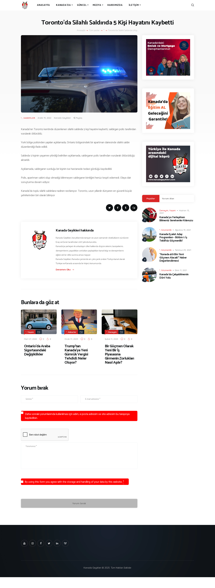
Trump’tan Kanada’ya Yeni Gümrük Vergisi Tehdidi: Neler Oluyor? (76, 354)
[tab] (150, 198)
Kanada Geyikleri (62, 118)
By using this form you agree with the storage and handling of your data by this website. (74, 482)
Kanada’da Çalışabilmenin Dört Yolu (174, 276)
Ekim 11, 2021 (181, 270)
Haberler (29, 118)
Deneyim (112, 332)
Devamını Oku (63, 269)
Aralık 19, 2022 (44, 118)
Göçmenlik (166, 230)
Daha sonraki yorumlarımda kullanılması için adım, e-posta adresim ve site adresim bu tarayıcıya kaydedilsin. (77, 416)
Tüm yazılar (94, 30)
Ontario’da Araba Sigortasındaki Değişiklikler (37, 350)
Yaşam (31, 332)
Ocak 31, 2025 (71, 339)
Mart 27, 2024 (30, 339)
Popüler (151, 198)
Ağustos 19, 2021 (183, 230)
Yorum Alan (168, 198)
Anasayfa (81, 30)
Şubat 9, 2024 (111, 339)
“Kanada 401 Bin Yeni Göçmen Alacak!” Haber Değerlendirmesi (173, 257)
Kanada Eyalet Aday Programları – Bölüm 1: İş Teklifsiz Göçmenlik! (173, 237)
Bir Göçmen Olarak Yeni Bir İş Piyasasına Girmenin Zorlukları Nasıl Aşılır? (119, 354)
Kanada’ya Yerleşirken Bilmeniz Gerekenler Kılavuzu (176, 219)
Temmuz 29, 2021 (183, 250)
